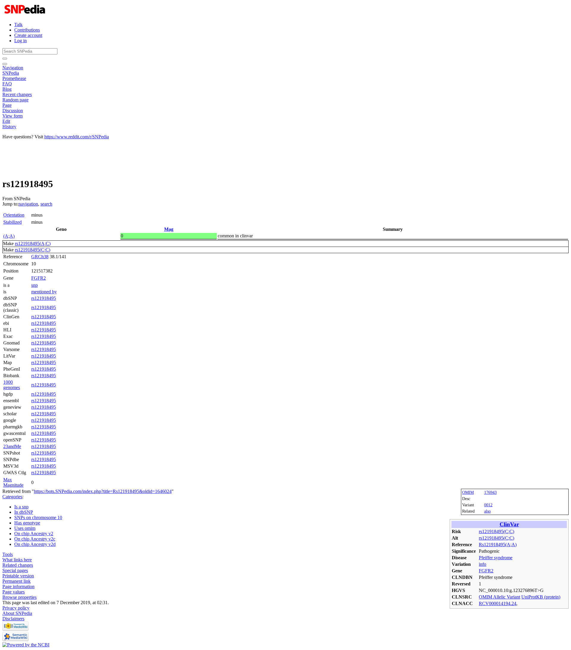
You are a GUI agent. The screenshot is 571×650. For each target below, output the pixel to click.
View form (12, 115)
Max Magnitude (13, 482)
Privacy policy (15, 607)
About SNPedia (17, 613)
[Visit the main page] (25, 14)
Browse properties (19, 597)
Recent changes (17, 94)
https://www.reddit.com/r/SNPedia (76, 136)
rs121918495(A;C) (33, 243)
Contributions (27, 29)
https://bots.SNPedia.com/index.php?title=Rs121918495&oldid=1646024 (103, 491)
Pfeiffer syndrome (495, 557)
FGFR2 (38, 278)
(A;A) (9, 236)
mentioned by (44, 291)
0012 (488, 504)
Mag (168, 229)
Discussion (12, 110)
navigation (28, 203)
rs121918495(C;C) (32, 249)
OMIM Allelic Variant (499, 596)
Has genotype (27, 522)
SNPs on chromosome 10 (38, 517)
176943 (490, 492)
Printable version (18, 575)
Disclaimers (13, 618)
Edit (6, 121)
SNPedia (10, 73)
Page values (13, 591)
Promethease (14, 78)
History (9, 126)
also (487, 511)
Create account (28, 35)
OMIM (468, 492)
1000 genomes (11, 385)
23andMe (12, 446)
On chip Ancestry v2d (35, 544)
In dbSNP (23, 512)
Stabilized (12, 222)
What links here (17, 559)
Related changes (17, 565)
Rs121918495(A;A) (498, 544)
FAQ (7, 83)
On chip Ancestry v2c (34, 538)
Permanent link (16, 581)
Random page (15, 99)
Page (7, 105)
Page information (18, 586)
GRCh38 (39, 256)
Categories (12, 496)
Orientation (13, 214)
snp (34, 285)
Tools (7, 554)
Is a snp (21, 506)
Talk (18, 24)
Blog (7, 89)
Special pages (15, 570)
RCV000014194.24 (497, 603)
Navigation (12, 67)
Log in (20, 40)
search (46, 203)
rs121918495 (43, 298)
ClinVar (509, 524)
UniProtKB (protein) (540, 596)
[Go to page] (4, 58)
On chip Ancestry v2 (33, 533)
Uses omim (24, 528)
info (482, 564)
